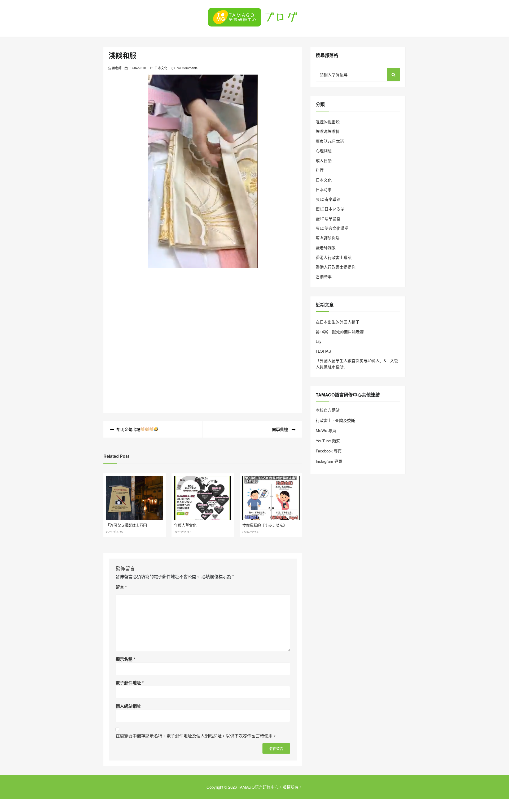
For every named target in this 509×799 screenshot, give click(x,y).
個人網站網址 (128, 706)
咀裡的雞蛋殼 (328, 121)
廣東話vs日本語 (330, 141)
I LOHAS (323, 351)
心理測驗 (324, 150)
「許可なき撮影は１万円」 (128, 525)
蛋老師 (116, 68)
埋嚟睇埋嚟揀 (328, 131)
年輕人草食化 (185, 525)
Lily (319, 341)
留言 (121, 587)
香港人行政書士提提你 (336, 267)
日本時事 (324, 189)
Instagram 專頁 (329, 461)
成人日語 (324, 160)
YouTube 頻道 (328, 440)
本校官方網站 (328, 410)
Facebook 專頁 (329, 451)
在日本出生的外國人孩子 (337, 322)
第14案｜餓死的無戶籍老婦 (340, 331)
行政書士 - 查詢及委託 (335, 420)
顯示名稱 (125, 659)
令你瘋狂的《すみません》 (264, 525)
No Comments (187, 68)
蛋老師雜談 (326, 247)
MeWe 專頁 (326, 430)
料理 (320, 170)
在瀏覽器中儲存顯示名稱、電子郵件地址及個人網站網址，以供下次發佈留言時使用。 (196, 736)
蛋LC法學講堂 (328, 218)
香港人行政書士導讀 (334, 257)
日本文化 (161, 68)
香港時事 (324, 276)
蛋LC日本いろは (330, 208)
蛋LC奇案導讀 (328, 199)
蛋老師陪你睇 (328, 238)
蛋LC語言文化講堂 (332, 228)
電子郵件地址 (130, 683)
